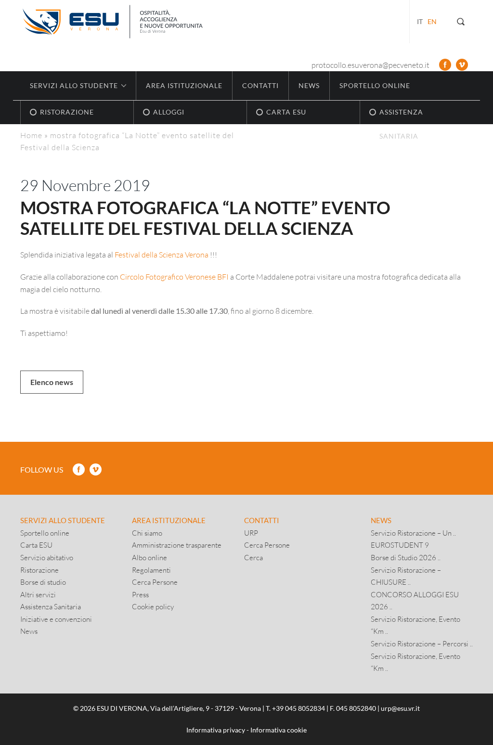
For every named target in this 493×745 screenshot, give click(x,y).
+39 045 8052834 (298, 708)
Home (31, 135)
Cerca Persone (155, 582)
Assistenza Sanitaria (50, 606)
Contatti (260, 85)
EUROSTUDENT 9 (400, 544)
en (432, 21)
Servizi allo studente (62, 520)
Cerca (253, 557)
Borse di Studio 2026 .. (406, 557)
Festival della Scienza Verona (161, 254)
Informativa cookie (278, 730)
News (309, 85)
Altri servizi (38, 594)
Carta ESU (36, 544)
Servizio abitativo (46, 557)
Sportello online (374, 85)
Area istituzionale (184, 85)
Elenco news (51, 381)
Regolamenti (151, 569)
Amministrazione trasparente (176, 544)
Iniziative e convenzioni (56, 619)
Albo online (149, 557)
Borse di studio (43, 582)
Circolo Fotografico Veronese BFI (174, 276)
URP (251, 532)
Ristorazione (39, 569)
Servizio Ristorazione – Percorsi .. (422, 643)
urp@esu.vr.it (400, 708)
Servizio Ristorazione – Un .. (413, 532)
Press (140, 594)
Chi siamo (147, 532)
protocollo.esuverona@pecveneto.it (370, 64)
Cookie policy (153, 606)
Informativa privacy (215, 730)
